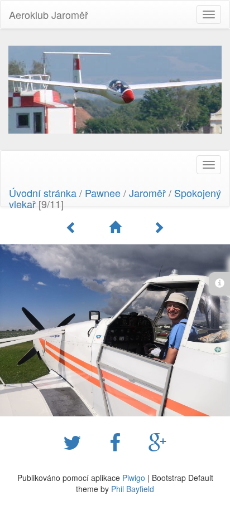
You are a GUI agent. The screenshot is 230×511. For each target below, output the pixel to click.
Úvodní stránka (42, 192)
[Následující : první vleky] (158, 227)
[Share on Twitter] (75, 441)
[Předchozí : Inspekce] (73, 227)
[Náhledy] (116, 227)
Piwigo (133, 477)
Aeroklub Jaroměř (48, 14)
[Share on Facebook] (117, 441)
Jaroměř (147, 192)
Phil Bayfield (132, 488)
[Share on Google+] (157, 441)
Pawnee (103, 192)
